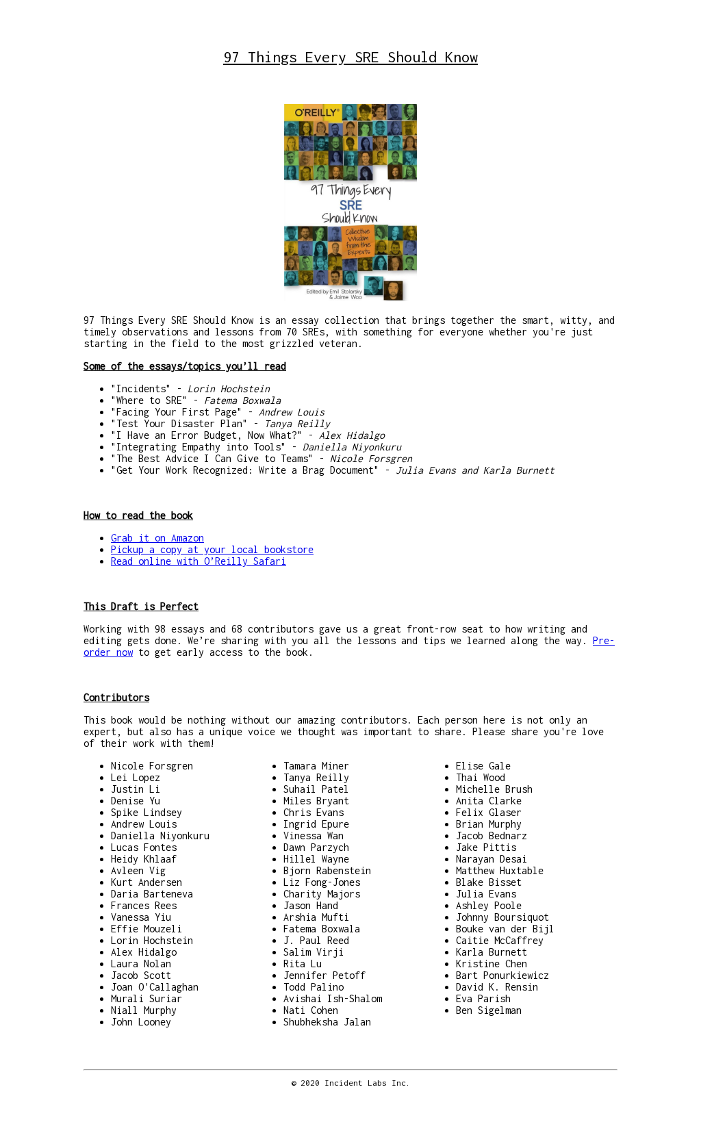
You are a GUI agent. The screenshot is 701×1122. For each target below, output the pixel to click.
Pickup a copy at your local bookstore (212, 549)
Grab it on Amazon (157, 538)
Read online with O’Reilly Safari (198, 561)
